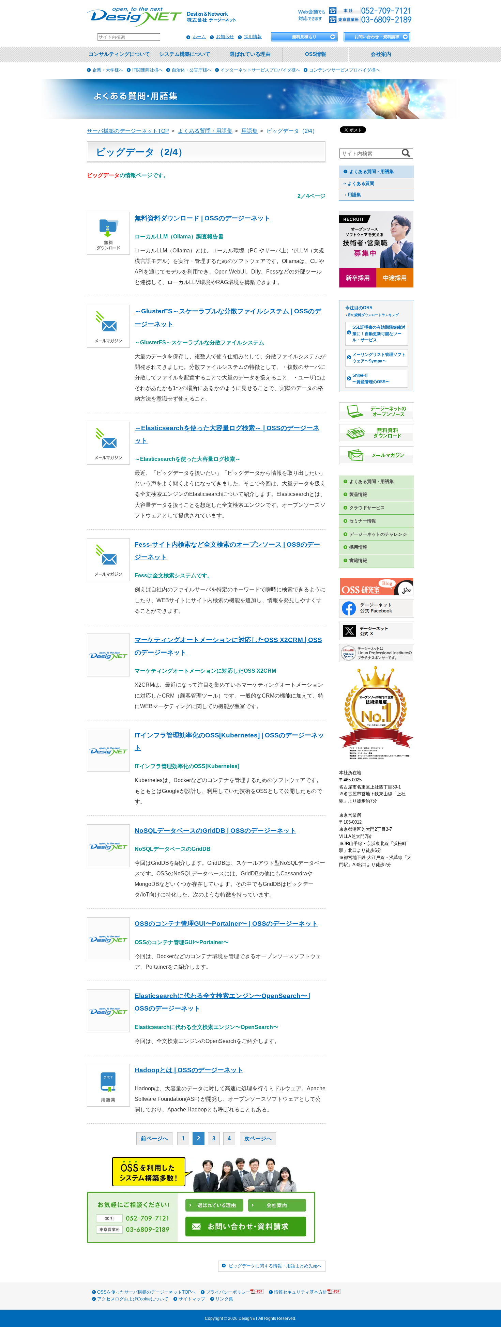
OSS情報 (315, 54)
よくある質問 (361, 183)
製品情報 (358, 494)
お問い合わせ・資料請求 (376, 36)
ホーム (199, 36)
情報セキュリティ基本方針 (300, 1292)
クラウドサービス (367, 507)
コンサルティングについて (119, 54)
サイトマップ (192, 1298)
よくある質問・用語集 (371, 171)
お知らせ (225, 36)
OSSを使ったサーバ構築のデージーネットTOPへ (146, 1292)
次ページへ (258, 1138)
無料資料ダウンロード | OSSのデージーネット (202, 218)
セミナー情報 (362, 521)
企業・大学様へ (107, 70)
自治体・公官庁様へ (192, 70)
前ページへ (154, 1138)
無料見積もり (304, 36)
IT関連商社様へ (147, 70)
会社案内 (381, 54)
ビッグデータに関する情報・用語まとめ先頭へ (275, 1265)
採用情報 (253, 36)
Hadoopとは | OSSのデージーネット (189, 1070)
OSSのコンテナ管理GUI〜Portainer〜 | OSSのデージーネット (226, 923)
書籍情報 (358, 560)
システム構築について (184, 54)
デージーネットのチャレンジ (378, 534)
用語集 (354, 194)
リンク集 (224, 1298)
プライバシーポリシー (228, 1292)
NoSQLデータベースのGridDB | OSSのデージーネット (215, 830)
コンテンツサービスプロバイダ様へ (344, 70)
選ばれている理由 (250, 54)
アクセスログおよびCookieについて (132, 1298)
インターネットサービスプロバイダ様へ (260, 70)
